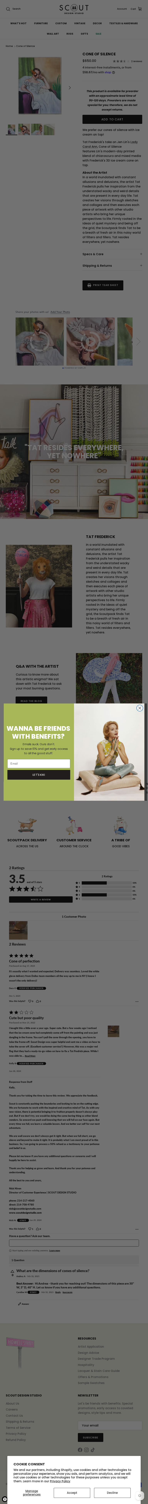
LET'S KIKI (39, 774)
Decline (112, 1493)
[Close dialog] (140, 708)
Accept (72, 1493)
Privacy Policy (60, 1481)
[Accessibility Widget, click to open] (5, 1499)
